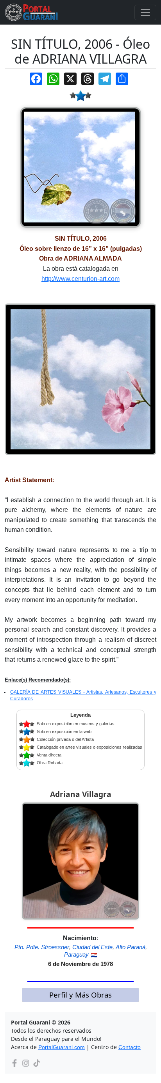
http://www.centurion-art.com (80, 278)
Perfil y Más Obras (80, 995)
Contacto (129, 1047)
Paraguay (76, 954)
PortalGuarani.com (61, 1047)
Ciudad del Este (92, 947)
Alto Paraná (130, 947)
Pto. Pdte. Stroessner (41, 947)
